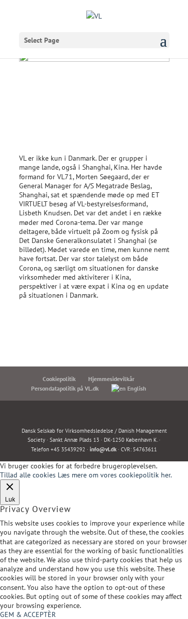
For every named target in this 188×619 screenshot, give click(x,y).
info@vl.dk (103, 449)
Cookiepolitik (59, 379)
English (136, 388)
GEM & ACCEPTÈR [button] (28, 614)
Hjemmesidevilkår (111, 379)
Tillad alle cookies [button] (28, 474)
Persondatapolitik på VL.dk (65, 388)
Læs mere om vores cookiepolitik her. (115, 474)
